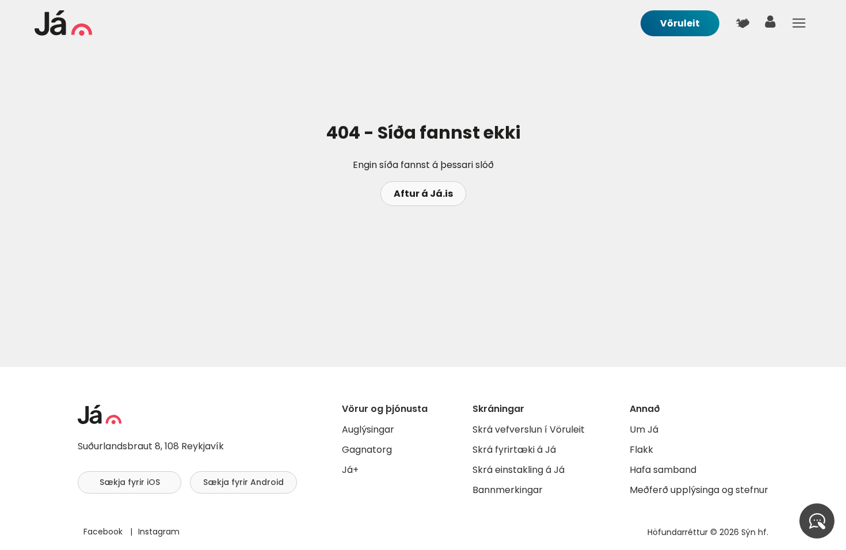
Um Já (644, 429)
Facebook (104, 531)
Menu (798, 23)
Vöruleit (680, 23)
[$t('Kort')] (742, 23)
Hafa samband (663, 469)
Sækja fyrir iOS (130, 482)
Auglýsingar (368, 429)
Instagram (159, 531)
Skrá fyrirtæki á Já (514, 449)
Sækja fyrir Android (243, 482)
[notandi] (770, 24)
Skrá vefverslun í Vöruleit (528, 429)
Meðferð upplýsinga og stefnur (699, 489)
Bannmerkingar (507, 489)
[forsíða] (63, 32)
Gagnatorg (367, 449)
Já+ (350, 469)
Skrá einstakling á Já (518, 469)
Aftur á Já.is (423, 193)
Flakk (641, 449)
